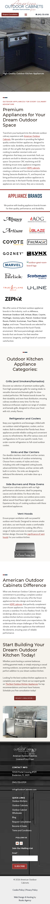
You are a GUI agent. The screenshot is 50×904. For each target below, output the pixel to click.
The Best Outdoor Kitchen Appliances (22, 684)
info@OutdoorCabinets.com (24, 789)
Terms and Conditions (22, 830)
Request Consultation (10, 14)
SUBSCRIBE (19, 866)
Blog (14, 817)
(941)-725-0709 (19, 782)
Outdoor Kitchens (19, 801)
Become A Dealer (19, 826)
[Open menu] (25, 15)
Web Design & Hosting (23, 897)
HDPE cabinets (33, 168)
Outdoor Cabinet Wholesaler (19, 811)
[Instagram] (21, 843)
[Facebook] (17, 843)
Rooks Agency (25, 900)
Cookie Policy (18, 890)
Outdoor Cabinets (20, 805)
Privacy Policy (32, 890)
